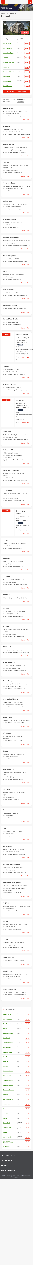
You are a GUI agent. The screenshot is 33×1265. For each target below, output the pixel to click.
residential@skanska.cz (13, 131)
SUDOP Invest (8, 971)
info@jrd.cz (9, 225)
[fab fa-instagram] (18, 357)
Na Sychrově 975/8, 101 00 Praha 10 (13, 580)
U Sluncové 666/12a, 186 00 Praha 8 (13, 849)
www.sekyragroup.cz (19, 854)
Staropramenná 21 (8, 1099)
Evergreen (5, 1094)
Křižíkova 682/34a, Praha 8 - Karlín (13, 129)
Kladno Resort (7, 43)
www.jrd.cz (16, 227)
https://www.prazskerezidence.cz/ (13, 460)
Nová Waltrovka (7, 86)
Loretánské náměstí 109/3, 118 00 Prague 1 (15, 684)
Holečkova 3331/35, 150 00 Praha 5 (13, 274)
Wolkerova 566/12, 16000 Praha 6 (13, 259)
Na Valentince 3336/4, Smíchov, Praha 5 (14, 435)
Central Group (8, 108)
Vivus (5, 810)
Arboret (5, 1108)
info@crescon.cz (11, 546)
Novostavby (4, 13)
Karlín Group (7, 201)
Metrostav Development (12, 883)
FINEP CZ (6, 903)
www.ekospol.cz (17, 759)
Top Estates (7, 491)
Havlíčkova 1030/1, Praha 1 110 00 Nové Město (16, 906)
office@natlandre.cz (12, 322)
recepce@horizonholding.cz (14, 150)
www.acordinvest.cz (18, 722)
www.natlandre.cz (18, 324)
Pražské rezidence (9, 450)
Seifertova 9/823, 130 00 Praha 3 (12, 831)
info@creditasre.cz (11, 478)
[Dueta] (16, 1261)
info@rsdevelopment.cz (13, 668)
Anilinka (5, 57)
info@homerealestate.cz (13, 293)
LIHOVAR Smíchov (8, 62)
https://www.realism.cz (19, 872)
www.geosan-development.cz (21, 245)
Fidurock (6, 366)
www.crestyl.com (18, 947)
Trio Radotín (6, 1104)
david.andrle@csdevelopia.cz (24, 349)
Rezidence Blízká (7, 1052)
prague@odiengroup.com (13, 686)
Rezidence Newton (8, 1071)
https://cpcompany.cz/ (19, 308)
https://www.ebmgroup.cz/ (20, 439)
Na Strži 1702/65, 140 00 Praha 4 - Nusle (15, 111)
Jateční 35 (6, 67)
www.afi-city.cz (17, 740)
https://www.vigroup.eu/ (20, 390)
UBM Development (10, 647)
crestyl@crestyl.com (12, 945)
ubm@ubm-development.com (15, 650)
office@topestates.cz (12, 498)
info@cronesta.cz (11, 582)
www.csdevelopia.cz (22, 353)
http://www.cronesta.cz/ (20, 584)
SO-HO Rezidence (8, 1042)
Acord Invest (7, 717)
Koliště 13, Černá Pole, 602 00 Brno (13, 561)
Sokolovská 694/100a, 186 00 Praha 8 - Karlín (16, 720)
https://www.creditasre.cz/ (20, 480)
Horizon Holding (8, 144)
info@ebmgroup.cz (11, 437)
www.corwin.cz (20, 419)
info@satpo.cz (10, 277)
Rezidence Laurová (8, 1033)
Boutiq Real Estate (10, 305)
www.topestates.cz (18, 500)
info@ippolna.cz (11, 634)
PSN (4, 828)
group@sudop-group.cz (13, 976)
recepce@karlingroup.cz (13, 206)
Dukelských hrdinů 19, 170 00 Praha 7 (14, 754)
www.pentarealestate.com (20, 191)
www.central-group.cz (19, 116)
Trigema (6, 163)
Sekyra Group (8, 846)
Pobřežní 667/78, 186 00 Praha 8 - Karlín (14, 204)
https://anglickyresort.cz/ (20, 295)
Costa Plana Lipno (8, 53)
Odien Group (7, 681)
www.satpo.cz (17, 279)
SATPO (5, 271)
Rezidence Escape (8, 1085)
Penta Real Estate (9, 183)
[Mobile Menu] (3, 2)
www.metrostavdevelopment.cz (12, 892)
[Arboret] (16, 22)
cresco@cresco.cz (25, 525)
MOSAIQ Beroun (7, 1047)
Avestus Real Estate (10, 699)
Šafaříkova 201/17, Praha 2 (10, 453)
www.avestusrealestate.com (21, 707)
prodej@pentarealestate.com (14, 188)
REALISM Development (11, 864)
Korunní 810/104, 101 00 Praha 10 (12, 222)
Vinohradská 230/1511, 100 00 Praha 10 (14, 992)
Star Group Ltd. (9, 769)
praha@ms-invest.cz (12, 564)
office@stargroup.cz (12, 777)
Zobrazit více (25, 119)
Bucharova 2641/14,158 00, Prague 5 (13, 702)
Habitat (5, 1132)
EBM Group (7, 432)
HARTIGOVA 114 (7, 48)
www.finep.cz (17, 911)
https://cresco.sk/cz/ (22, 530)
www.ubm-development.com (21, 652)
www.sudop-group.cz (19, 979)
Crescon (6, 540)
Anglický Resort (8, 290)
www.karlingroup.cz (18, 209)
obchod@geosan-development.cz (16, 243)
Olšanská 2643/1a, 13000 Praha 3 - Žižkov (15, 974)
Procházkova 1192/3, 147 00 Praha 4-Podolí (15, 543)
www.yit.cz (16, 799)
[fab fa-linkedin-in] (16, 359)
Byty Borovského (7, 1137)
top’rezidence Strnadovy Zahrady (8, 1141)
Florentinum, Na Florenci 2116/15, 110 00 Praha (16, 186)
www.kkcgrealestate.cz (19, 994)
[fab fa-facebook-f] (3, 249)
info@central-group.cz (12, 113)
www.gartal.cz (17, 929)
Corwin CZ (20, 400)
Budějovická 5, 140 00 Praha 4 (12, 813)
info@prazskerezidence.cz (14, 455)
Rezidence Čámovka (8, 71)
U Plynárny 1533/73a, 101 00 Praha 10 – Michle (16, 240)
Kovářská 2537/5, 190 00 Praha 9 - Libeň (15, 924)
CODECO (6, 595)
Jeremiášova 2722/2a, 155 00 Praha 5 (14, 666)
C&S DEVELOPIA (22, 335)
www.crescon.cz (17, 548)
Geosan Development (11, 238)
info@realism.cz (10, 870)
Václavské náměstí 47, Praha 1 (11, 369)
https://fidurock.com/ (19, 374)
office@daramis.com (12, 613)
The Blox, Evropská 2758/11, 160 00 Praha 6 (15, 147)
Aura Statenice (7, 1075)
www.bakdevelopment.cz (20, 261)
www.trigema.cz (17, 172)
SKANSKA (6, 126)
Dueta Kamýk (6, 1038)
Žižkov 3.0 (5, 1113)
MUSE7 (5, 1118)
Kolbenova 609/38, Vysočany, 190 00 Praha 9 (16, 598)
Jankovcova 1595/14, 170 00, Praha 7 (14, 611)
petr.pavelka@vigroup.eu (13, 387)
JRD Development (9, 219)
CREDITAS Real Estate (11, 470)
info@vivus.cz (10, 815)
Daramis (6, 608)
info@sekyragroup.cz (12, 851)
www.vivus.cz (17, 818)
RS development (9, 663)
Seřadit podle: (21, 99)
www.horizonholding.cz (19, 152)
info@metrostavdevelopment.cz (15, 888)
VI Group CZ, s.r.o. (9, 384)
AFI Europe (7, 733)
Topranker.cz (17, 1177)
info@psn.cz (10, 833)
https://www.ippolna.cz (19, 636)
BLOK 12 (5, 1061)
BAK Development (9, 256)
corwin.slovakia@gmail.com (24, 414)
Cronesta (6, 577)
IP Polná (6, 626)
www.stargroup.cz (18, 779)
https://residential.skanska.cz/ (21, 134)
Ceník (27, 43)
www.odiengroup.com (19, 688)
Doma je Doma (8, 958)
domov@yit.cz (10, 797)
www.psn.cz (16, 836)
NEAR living (6, 76)
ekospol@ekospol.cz (12, 756)
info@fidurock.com (11, 371)
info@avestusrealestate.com (14, 704)
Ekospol (5, 751)
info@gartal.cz (10, 926)
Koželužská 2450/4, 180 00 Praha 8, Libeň (15, 885)
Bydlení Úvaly (6, 1123)
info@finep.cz (10, 908)
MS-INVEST (7, 558)
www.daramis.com (18, 616)
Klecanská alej (7, 81)
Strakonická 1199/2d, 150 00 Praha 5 (13, 867)
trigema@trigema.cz (12, 170)
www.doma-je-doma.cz (19, 960)
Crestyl (5, 939)
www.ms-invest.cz (18, 566)
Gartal (5, 921)
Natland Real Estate (10, 319)
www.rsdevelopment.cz (19, 670)
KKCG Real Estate (9, 989)
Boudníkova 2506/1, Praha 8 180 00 (13, 942)
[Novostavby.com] (16, 2)
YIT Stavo (6, 790)
